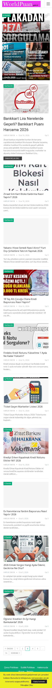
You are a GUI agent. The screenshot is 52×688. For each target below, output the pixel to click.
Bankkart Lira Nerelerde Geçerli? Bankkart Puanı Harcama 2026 (23, 124)
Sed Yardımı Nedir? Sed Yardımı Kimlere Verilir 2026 (13, 74)
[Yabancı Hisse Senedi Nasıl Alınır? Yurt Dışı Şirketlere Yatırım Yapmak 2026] (26, 231)
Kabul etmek (39, 681)
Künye (21, 671)
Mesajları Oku (27, 685)
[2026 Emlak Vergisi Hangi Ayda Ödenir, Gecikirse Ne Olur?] (26, 549)
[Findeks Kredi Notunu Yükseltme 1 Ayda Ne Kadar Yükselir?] (26, 336)
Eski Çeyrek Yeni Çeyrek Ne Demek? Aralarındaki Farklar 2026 (38, 74)
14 (6, 653)
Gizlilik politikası (28, 667)
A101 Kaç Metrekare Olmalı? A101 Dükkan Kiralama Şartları (14, 55)
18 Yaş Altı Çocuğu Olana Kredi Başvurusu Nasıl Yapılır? (20, 300)
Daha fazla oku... (12, 158)
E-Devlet (6, 15)
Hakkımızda (42, 667)
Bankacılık (8, 86)
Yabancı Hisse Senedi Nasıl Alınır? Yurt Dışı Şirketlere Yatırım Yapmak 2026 (24, 249)
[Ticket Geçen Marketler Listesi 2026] (26, 390)
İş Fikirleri (8, 379)
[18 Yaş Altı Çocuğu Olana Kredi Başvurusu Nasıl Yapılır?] (26, 283)
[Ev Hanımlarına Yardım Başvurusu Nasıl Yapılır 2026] (26, 495)
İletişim (30, 671)
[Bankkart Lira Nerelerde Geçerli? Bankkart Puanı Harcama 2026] (26, 98)
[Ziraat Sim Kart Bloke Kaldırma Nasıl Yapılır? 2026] (26, 178)
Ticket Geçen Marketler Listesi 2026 (23, 406)
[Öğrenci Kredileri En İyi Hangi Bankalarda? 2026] (26, 603)
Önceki (9, 649)
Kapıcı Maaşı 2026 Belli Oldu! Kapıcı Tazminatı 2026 (36, 55)
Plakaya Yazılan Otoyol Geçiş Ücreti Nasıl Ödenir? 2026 (22, 33)
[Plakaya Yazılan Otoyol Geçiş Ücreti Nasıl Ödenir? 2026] (26, 27)
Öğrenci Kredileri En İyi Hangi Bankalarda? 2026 (19, 620)
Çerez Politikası (11, 667)
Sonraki (15, 653)
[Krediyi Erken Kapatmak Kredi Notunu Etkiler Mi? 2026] (26, 441)
